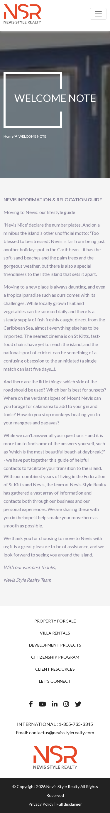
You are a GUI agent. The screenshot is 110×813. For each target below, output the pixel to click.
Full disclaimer (69, 804)
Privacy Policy (40, 804)
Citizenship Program (55, 657)
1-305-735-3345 (75, 724)
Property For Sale (55, 620)
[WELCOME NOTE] (22, 13)
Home (8, 136)
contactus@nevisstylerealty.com (61, 732)
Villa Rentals (55, 632)
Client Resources (55, 669)
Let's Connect (55, 681)
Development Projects (55, 644)
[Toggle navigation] (98, 14)
